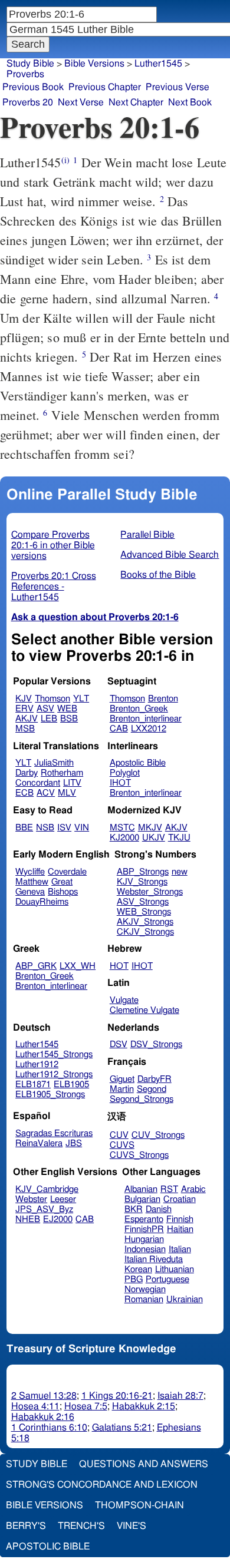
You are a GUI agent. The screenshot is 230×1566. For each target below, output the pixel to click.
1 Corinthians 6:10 (49, 1427)
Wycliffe (30, 872)
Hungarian (144, 1239)
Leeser (63, 1199)
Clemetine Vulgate (144, 1010)
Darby (26, 773)
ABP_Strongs (143, 872)
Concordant (37, 783)
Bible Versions (94, 63)
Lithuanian (174, 1269)
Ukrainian (184, 1299)
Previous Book (33, 87)
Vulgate (124, 1000)
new (180, 872)
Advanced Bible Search (169, 554)
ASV (45, 708)
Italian (180, 1249)
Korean (138, 1269)
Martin (122, 1089)
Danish (159, 1209)
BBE (24, 827)
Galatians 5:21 (122, 1427)
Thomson (52, 698)
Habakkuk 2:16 (42, 1417)
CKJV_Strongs (145, 932)
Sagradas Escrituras (54, 1133)
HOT (119, 966)
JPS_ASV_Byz (44, 1209)
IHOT (120, 783)
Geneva (30, 892)
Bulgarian (142, 1199)
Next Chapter (136, 102)
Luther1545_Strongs (54, 1054)
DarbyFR (154, 1079)
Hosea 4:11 (35, 1406)
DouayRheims (41, 902)
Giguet (122, 1079)
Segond (151, 1089)
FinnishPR (144, 1229)
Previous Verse (177, 87)
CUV (119, 1135)
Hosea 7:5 (85, 1406)
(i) (65, 159)
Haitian (180, 1229)
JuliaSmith (54, 763)
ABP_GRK (36, 966)
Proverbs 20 (27, 102)
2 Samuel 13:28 (44, 1396)
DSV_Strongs (156, 1044)
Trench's (81, 1526)
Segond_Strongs (141, 1099)
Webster (31, 1199)
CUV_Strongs (158, 1135)
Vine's (131, 1526)
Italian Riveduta (153, 1259)
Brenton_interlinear (146, 718)
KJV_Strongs (142, 882)
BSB (69, 718)
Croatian (179, 1199)
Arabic (193, 1189)
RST (169, 1189)
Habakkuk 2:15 (143, 1406)
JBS (73, 1143)
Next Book (190, 102)
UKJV (153, 837)
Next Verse (81, 102)
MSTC (122, 827)
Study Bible (30, 63)
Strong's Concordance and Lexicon (102, 1484)
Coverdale (67, 872)
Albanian (140, 1189)
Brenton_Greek (139, 708)
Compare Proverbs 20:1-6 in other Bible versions (53, 545)
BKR (133, 1209)
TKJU (179, 837)
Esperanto (143, 1219)
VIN (81, 827)
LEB (49, 718)
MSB (25, 728)
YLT (81, 698)
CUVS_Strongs (139, 1155)
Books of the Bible (158, 575)
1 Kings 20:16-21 (117, 1396)
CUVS (122, 1145)
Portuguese (167, 1279)
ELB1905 (71, 1084)
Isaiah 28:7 (180, 1396)
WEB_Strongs (144, 912)
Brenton (163, 698)
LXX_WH (78, 966)
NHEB (27, 1219)
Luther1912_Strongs (54, 1074)
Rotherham (62, 773)
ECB (24, 793)
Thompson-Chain (139, 1505)
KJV (23, 698)
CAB (119, 728)
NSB (45, 827)
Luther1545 (36, 1044)
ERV (24, 708)
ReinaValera (39, 1143)
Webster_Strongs (150, 892)
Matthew (31, 882)
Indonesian (145, 1249)
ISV (64, 827)
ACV (46, 793)
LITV (72, 783)
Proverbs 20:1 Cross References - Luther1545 (53, 586)
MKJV (150, 827)
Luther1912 (36, 1064)
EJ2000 (58, 1219)
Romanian (143, 1299)
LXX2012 (148, 728)
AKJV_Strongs (145, 922)
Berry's (26, 1526)
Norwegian (145, 1289)
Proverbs (25, 74)
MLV (67, 793)
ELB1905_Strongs (50, 1094)
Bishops (63, 892)
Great (62, 882)
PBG (133, 1279)
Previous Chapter (104, 87)
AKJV (26, 718)
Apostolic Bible (48, 1546)
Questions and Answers (143, 1464)
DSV (118, 1044)
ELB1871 (33, 1084)
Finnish (179, 1219)
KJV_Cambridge (46, 1189)
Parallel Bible (147, 534)
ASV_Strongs (143, 902)
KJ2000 (124, 837)
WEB (67, 708)
